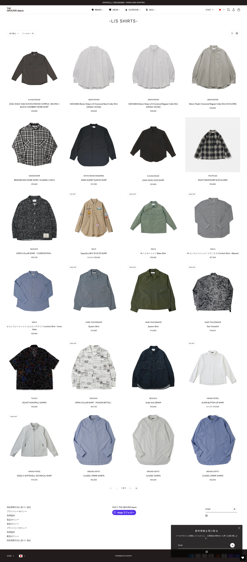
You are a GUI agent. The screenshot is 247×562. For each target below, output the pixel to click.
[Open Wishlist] (243, 558)
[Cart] (238, 9)
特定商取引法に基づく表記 (19, 507)
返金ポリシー (13, 524)
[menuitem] (97, 10)
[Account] (233, 9)
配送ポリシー (13, 536)
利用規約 (11, 515)
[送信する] (232, 545)
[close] (239, 528)
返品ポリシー (13, 519)
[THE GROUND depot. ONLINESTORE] (15, 10)
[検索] (228, 9)
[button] (231, 33)
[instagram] (206, 551)
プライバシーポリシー (17, 511)
